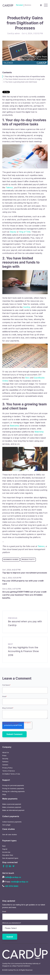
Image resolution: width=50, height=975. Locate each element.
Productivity (28, 559)
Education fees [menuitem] (7, 855)
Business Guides (10, 559)
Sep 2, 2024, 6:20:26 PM (11, 578)
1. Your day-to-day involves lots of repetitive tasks (24, 76)
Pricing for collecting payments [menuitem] (13, 791)
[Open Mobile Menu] (46, 5)
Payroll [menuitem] (4, 849)
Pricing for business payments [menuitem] (13, 788)
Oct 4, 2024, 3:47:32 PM (11, 589)
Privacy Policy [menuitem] (7, 768)
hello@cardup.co (13, 877)
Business (28, 5)
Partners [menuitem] (5, 762)
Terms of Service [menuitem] (8, 771)
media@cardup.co (19, 881)
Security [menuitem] (5, 758)
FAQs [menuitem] (4, 794)
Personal (19, 5)
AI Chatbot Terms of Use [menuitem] (11, 774)
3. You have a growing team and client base (20, 82)
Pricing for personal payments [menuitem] (13, 785)
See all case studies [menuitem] (9, 834)
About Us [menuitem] (5, 752)
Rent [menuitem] (3, 846)
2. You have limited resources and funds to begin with (24, 79)
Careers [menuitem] (5, 765)
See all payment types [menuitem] (10, 858)
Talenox (41, 546)
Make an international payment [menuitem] (13, 810)
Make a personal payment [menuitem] (11, 804)
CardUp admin (13, 33)
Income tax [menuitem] (6, 852)
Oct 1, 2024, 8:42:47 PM (11, 570)
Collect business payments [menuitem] (12, 822)
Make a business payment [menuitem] (11, 807)
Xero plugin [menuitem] (6, 825)
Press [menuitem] (4, 755)
